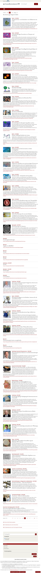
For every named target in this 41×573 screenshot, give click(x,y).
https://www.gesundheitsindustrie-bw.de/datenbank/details (13, 265)
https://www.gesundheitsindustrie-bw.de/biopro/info (12, 347)
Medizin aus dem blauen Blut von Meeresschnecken (24, 367)
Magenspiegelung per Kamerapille (19, 470)
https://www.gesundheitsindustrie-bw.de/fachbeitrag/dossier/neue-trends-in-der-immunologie (19, 82)
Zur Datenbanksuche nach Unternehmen (11, 524)
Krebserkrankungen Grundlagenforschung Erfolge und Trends (24, 50)
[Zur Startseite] (11, 4)
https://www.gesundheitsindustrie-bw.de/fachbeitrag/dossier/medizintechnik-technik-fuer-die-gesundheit (19, 182)
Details (4, 252)
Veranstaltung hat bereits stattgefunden (12, 340)
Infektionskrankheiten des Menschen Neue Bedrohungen (22, 98)
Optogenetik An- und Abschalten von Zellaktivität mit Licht (24, 20)
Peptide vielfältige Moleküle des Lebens (21, 135)
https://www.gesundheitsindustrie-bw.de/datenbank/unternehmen (15, 278)
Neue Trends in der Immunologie (19, 75)
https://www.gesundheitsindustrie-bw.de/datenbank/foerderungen (14, 271)
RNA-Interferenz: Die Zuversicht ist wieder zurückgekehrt (22, 149)
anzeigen (35, 556)
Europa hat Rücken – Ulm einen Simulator (22, 482)
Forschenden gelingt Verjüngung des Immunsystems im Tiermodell (24, 397)
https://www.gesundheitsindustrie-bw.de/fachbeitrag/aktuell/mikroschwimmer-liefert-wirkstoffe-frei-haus (20, 335)
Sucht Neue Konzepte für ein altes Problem (22, 214)
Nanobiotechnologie (16, 87)
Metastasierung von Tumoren (19, 226)
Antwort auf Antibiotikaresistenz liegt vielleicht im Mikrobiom (23, 313)
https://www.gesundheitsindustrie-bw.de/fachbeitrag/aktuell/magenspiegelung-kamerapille (19, 477)
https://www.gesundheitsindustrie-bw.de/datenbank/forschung (14, 241)
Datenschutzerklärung (14, 569)
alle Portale (7, 539)
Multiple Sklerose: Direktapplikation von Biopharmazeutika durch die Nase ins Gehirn (22, 382)
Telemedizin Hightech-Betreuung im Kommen (22, 187)
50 (10, 12)
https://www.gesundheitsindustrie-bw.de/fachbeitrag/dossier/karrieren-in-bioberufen (18, 118)
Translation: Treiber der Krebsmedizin (20, 496)
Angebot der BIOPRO (8, 246)
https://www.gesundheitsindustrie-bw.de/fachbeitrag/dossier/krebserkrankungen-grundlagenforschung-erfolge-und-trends (17, 59)
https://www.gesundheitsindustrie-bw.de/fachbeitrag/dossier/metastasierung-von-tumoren (19, 235)
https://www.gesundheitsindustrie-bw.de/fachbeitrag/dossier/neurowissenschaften (17, 70)
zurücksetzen (34, 554)
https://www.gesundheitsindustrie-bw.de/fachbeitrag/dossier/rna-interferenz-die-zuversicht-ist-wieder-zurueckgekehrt (19, 158)
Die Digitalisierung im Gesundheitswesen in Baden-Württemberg (24, 412)
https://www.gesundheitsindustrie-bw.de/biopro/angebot (13, 247)
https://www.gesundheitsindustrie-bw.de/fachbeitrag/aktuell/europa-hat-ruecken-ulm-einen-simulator (19, 491)
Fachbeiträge (6, 545)
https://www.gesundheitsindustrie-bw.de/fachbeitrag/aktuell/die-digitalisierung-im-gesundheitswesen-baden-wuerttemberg (17, 421)
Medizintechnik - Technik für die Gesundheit (22, 175)
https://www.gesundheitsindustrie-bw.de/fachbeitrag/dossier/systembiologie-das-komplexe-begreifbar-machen (19, 130)
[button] (36, 551)
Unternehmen (6, 276)
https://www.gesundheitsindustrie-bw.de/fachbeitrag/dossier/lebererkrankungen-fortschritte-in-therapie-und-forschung (20, 44)
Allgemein (5, 543)
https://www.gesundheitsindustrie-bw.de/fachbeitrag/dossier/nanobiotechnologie (17, 93)
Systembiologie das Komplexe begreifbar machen (23, 123)
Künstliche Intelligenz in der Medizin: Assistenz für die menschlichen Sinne (24, 298)
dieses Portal (7, 538)
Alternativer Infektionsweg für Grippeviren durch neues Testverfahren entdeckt (25, 283)
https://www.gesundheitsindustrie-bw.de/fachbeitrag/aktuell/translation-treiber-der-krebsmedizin (20, 503)
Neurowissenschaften (17, 63)
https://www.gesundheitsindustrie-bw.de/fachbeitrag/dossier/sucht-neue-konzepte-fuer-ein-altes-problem (20, 221)
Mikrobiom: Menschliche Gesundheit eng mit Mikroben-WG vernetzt (22, 441)
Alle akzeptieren (22, 571)
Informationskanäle (7, 346)
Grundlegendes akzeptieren (15, 571)
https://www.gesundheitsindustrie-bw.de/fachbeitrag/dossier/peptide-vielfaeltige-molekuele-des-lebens (20, 144)
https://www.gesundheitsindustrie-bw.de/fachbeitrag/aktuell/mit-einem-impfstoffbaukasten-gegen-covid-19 (19, 515)
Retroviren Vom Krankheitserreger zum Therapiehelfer (24, 200)
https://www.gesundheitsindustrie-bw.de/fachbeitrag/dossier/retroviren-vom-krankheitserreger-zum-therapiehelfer (20, 209)
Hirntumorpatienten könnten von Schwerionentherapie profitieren (25, 353)
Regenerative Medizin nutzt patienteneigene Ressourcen (25, 163)
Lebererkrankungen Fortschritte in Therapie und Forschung (23, 35)
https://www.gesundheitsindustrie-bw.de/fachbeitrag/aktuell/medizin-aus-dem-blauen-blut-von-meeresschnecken (20, 377)
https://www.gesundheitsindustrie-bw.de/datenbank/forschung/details (15, 259)
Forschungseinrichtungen (9, 239)
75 (12, 12)
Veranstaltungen (6, 548)
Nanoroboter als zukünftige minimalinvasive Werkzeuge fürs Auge (25, 426)
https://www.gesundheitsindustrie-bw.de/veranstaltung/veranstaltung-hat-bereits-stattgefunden (20, 341)
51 (34, 518)
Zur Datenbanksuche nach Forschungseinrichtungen (13, 527)
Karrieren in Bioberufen (17, 111)
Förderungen (6, 270)
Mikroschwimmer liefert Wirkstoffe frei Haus (22, 327)
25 (7, 12)
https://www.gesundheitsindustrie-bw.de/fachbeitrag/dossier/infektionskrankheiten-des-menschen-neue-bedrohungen (18, 106)
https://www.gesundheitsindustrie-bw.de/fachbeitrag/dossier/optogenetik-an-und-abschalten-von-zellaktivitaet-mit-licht (20, 29)
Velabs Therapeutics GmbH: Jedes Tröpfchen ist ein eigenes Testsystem (24, 456)
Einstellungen (38, 571)
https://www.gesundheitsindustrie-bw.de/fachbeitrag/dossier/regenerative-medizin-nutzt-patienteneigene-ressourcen (19, 171)
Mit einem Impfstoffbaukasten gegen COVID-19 (14, 508)
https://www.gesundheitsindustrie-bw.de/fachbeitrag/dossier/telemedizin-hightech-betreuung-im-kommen (20, 195)
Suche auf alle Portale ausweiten (9, 522)
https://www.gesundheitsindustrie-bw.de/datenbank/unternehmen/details (16, 253)
